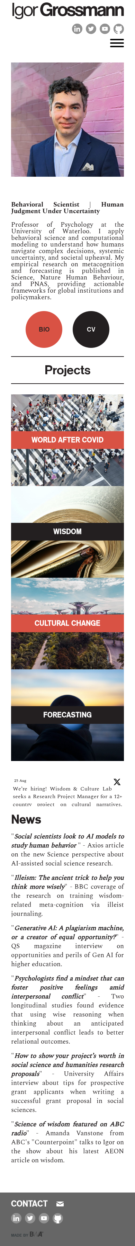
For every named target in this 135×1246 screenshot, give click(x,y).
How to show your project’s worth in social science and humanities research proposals (67, 1065)
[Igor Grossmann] (67, 19)
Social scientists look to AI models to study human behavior (67, 841)
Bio (44, 329)
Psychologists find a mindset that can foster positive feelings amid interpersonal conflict (67, 987)
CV (91, 329)
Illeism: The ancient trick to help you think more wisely (67, 882)
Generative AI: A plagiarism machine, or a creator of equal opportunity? (67, 932)
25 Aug (20, 781)
